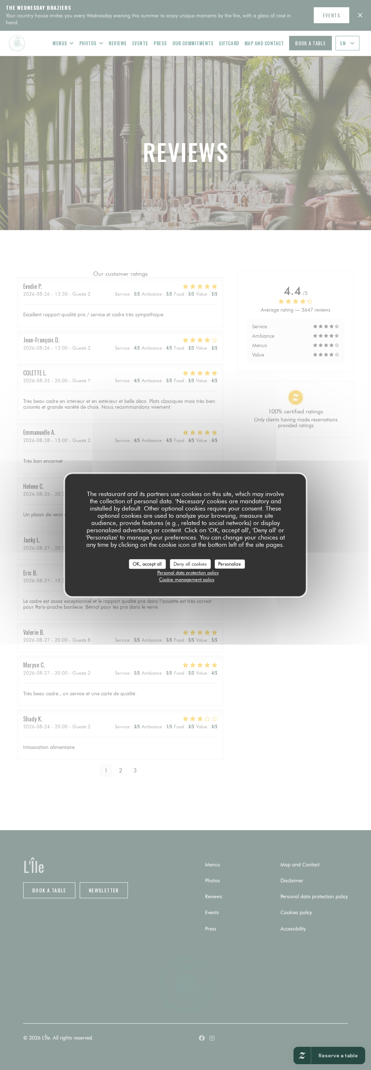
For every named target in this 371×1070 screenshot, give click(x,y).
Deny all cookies (190, 564)
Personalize (229, 564)
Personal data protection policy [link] (188, 572)
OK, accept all (147, 564)
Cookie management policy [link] (186, 579)
